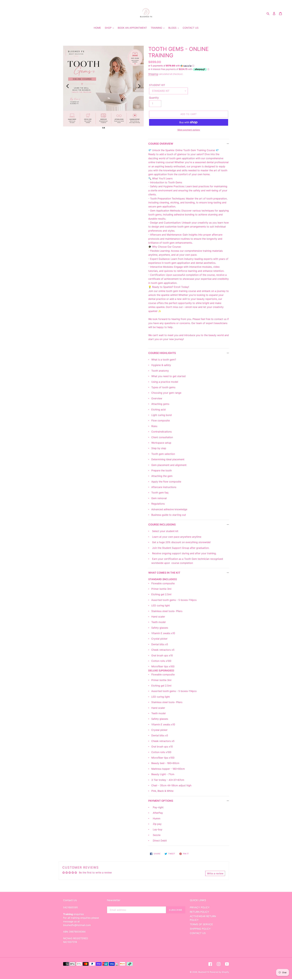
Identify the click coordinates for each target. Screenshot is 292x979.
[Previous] (67, 86)
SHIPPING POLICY (200, 928)
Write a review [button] (215, 873)
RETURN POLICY (199, 911)
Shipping (153, 74)
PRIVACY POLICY (200, 907)
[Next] (139, 86)
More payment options (188, 129)
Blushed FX (203, 972)
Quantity (154, 97)
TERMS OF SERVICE (201, 924)
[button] (171, 65)
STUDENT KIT (157, 85)
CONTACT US (198, 933)
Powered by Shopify (219, 972)
